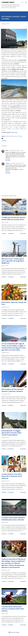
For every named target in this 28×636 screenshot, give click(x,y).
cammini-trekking (9, 136)
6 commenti (10, 405)
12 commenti (10, 277)
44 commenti (10, 364)
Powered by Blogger (14, 632)
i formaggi (15, 126)
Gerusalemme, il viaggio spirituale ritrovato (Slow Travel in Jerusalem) (11, 433)
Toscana (20, 136)
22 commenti (10, 492)
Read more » (23, 233)
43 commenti (10, 318)
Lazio (16, 136)
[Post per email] (2, 139)
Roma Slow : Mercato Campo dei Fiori (14, 303)
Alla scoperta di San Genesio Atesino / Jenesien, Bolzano (13, 390)
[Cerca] (22, 2)
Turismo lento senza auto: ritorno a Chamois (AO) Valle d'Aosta (13, 609)
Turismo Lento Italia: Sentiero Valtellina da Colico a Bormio (13, 519)
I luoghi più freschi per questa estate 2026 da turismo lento (13, 218)
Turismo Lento (8, 2)
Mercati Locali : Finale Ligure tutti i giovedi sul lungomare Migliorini (13, 261)
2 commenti (10, 624)
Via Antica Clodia (13, 132)
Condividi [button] (4, 140)
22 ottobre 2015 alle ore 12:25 (16, 150)
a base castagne (15, 128)
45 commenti (10, 581)
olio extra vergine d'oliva (8, 125)
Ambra (7, 150)
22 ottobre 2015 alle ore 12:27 (17, 163)
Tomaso (7, 163)
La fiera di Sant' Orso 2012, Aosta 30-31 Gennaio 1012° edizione (12, 476)
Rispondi (7, 160)
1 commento (10, 233)
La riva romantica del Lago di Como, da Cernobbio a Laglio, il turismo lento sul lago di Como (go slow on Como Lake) (14, 347)
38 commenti (10, 448)
